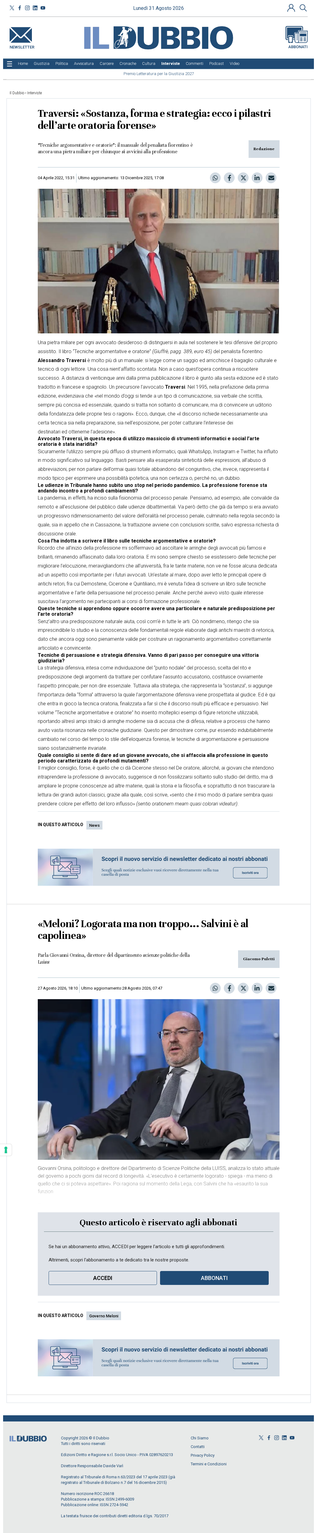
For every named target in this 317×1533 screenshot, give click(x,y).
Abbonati (298, 46)
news (94, 825)
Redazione (264, 148)
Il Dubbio (17, 93)
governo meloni (103, 1316)
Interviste (34, 93)
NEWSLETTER (22, 46)
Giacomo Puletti (259, 959)
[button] (292, 7)
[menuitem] (23, 63)
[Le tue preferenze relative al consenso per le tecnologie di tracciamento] (6, 1150)
